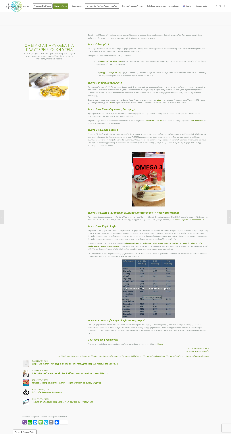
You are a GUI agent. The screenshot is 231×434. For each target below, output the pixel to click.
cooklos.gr (158, 344)
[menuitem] (26, 6)
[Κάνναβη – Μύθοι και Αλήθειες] (229, 217)
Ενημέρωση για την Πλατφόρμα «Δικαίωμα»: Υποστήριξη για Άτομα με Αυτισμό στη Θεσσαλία (75, 364)
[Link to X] (216, 6)
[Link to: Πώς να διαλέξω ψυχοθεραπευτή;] (26, 392)
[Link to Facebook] (224, 6)
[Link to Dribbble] (220, 6)
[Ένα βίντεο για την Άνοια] (2, 217)
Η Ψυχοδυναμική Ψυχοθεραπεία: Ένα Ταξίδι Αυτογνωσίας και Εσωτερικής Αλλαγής (70, 373)
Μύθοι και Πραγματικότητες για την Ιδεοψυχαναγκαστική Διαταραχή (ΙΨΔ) (66, 383)
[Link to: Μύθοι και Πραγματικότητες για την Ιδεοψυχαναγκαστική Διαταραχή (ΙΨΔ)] (26, 382)
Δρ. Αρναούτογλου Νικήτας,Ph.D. (196, 348)
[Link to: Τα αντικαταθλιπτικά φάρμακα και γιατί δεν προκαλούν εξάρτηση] (26, 402)
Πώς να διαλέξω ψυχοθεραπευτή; (47, 392)
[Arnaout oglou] (14, 6)
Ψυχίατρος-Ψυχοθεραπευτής (197, 351)
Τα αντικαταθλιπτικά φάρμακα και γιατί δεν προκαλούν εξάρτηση (62, 402)
